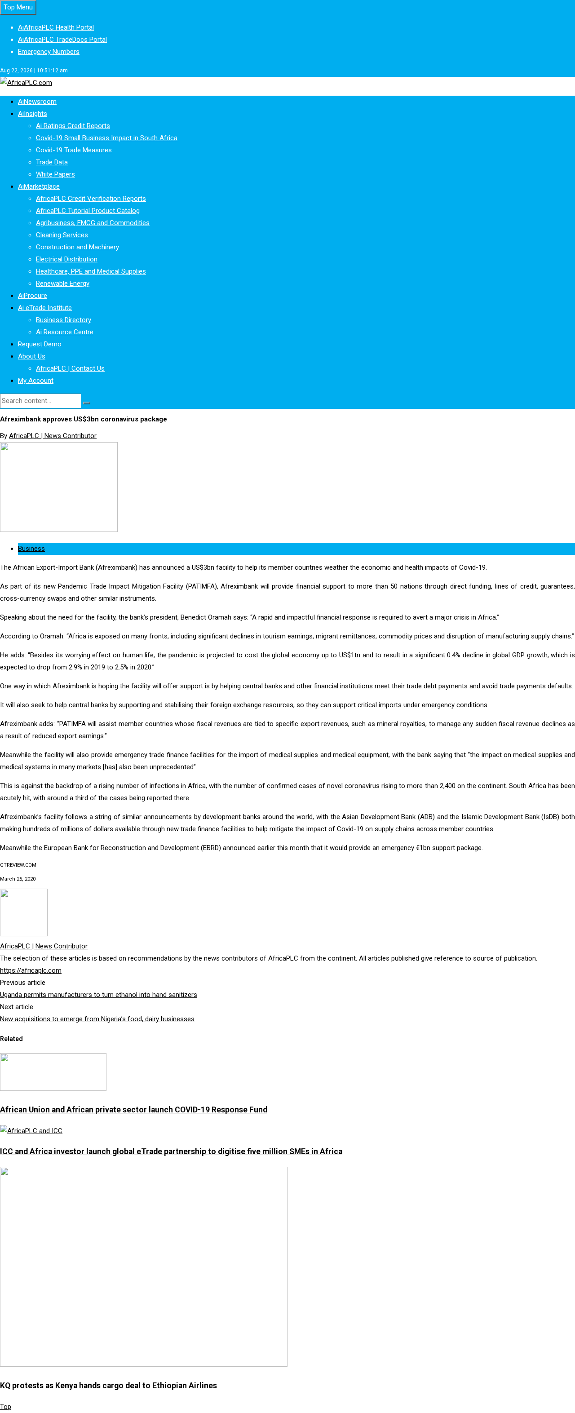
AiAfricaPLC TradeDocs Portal (62, 39)
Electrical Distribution (66, 259)
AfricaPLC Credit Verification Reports (91, 199)
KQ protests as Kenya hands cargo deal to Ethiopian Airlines (108, 1385)
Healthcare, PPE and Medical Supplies (91, 271)
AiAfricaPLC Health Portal (56, 27)
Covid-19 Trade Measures (74, 150)
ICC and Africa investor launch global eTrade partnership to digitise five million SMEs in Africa (171, 1151)
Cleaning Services (62, 235)
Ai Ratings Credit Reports (73, 126)
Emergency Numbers (49, 52)
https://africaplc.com (31, 970)
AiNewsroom (37, 101)
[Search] (86, 403)
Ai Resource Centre (64, 332)
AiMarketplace (39, 186)
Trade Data (52, 162)
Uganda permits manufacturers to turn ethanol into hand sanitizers (98, 995)
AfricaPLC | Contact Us (70, 368)
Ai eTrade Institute (45, 308)
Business (31, 549)
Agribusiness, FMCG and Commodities (93, 223)
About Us (31, 356)
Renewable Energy (62, 283)
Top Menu (18, 7)
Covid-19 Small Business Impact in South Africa (106, 138)
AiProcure (32, 296)
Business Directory (63, 320)
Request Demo (40, 344)
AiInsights (32, 114)
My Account (35, 381)
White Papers (55, 174)
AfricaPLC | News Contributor (53, 436)
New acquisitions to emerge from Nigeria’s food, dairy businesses (97, 1019)
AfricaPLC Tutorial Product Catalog (88, 211)
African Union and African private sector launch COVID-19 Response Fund (133, 1109)
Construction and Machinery (77, 247)
